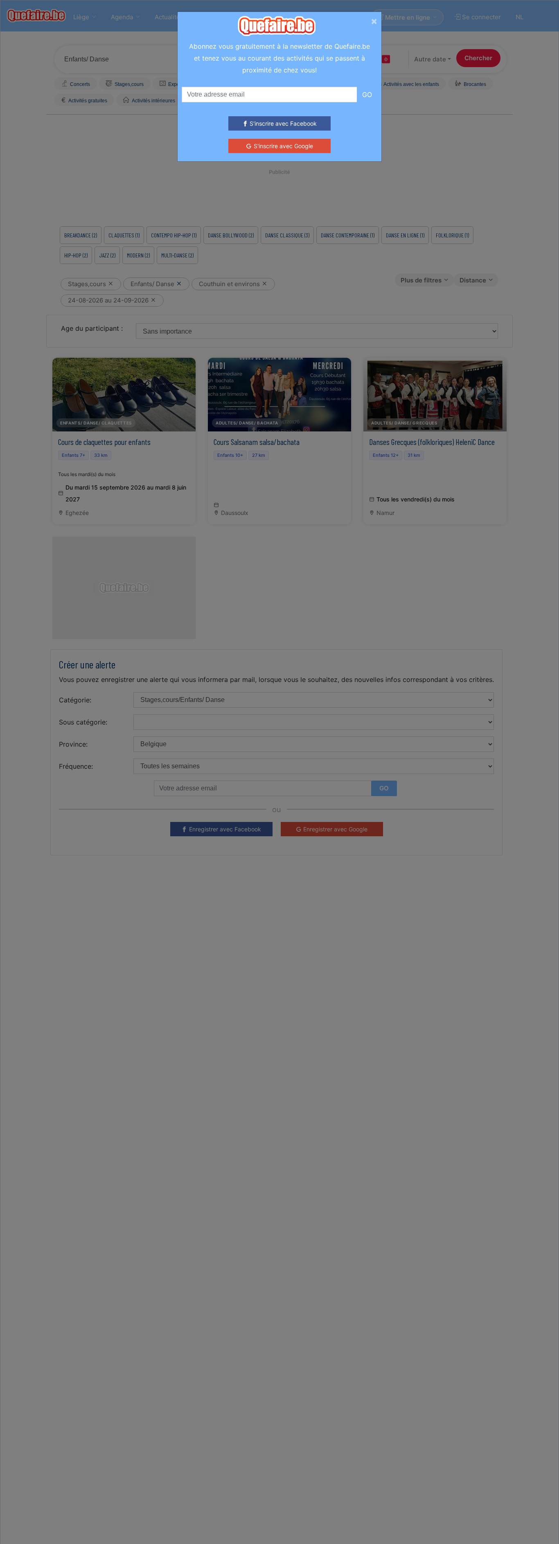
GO (367, 94)
